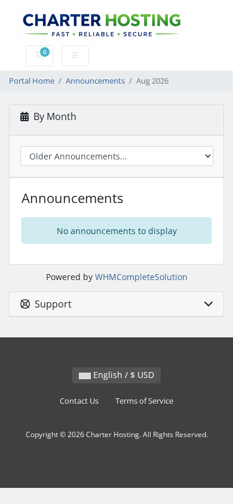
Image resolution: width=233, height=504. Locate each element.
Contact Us (79, 401)
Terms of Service (144, 401)
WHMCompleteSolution (141, 276)
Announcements (95, 81)
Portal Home (31, 81)
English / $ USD (122, 374)
